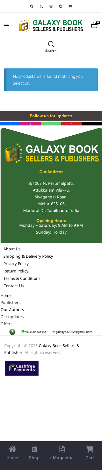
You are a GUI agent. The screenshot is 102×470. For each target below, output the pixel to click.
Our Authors (12, 310)
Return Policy (15, 271)
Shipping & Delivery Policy (28, 256)
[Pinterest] (60, 6)
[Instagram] (51, 6)
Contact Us (13, 286)
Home (6, 295)
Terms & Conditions (22, 278)
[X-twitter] (41, 6)
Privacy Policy (16, 264)
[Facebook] (31, 6)
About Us (12, 249)
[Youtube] (70, 6)
